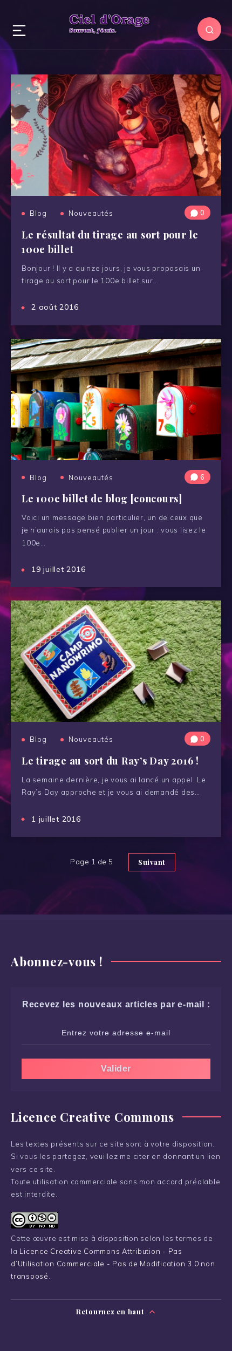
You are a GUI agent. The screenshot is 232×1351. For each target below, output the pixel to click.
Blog (38, 213)
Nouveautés (91, 213)
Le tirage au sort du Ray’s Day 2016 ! (110, 760)
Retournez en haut (111, 1311)
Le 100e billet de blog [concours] (102, 498)
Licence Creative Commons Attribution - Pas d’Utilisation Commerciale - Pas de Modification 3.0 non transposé (113, 1264)
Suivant (152, 861)
